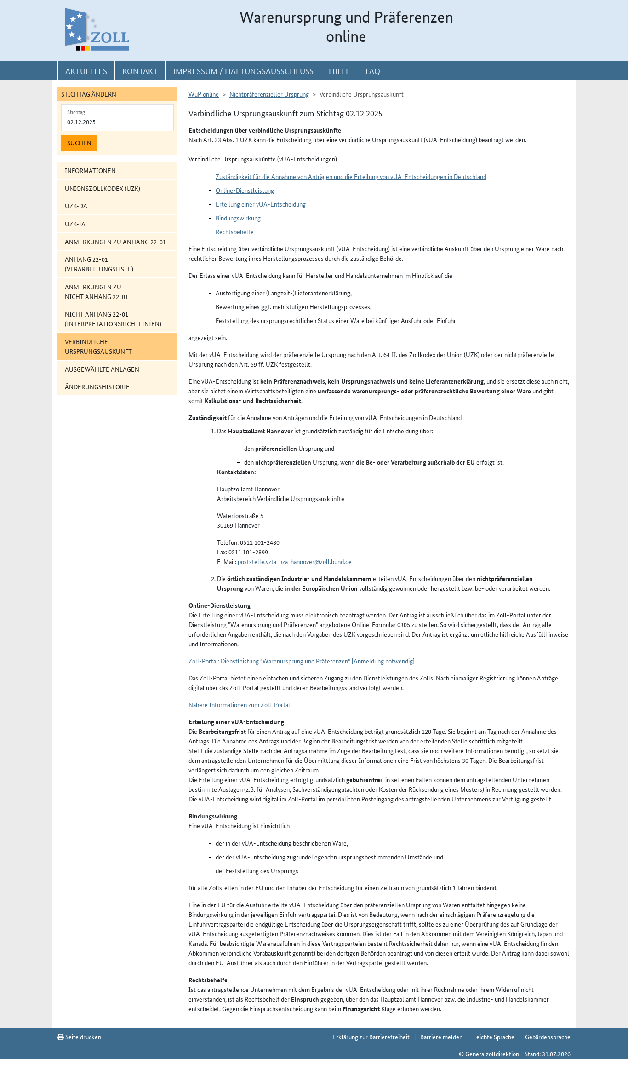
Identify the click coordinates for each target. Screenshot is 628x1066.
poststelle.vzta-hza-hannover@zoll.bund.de (295, 561)
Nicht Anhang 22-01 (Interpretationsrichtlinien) (113, 318)
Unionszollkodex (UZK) (102, 188)
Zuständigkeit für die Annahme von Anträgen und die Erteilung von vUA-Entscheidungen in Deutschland (351, 176)
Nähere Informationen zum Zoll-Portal (239, 704)
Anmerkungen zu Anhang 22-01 (115, 241)
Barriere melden (441, 1036)
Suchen (79, 142)
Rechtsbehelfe (235, 231)
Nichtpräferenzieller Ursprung (269, 93)
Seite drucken (82, 1036)
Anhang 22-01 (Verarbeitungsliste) (99, 263)
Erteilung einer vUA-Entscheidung (261, 203)
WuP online (203, 93)
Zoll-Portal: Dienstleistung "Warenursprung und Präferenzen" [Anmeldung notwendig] (301, 660)
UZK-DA (76, 205)
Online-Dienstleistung (245, 190)
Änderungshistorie (97, 386)
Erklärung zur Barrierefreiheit (371, 1036)
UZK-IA (75, 223)
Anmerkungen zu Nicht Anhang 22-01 (96, 291)
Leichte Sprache (493, 1036)
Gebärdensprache (548, 1036)
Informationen (90, 170)
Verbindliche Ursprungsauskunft (98, 346)
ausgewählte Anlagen (102, 369)
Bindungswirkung (238, 217)
